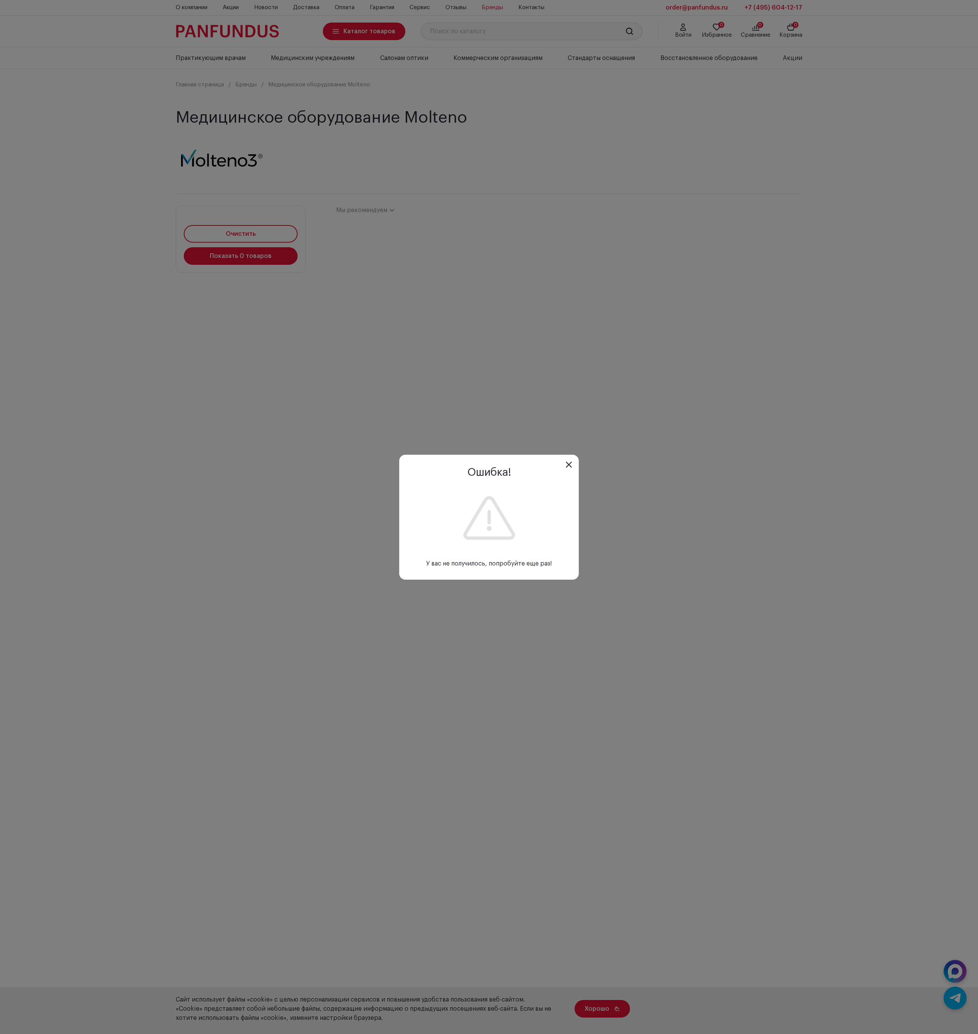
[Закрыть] (568, 464)
